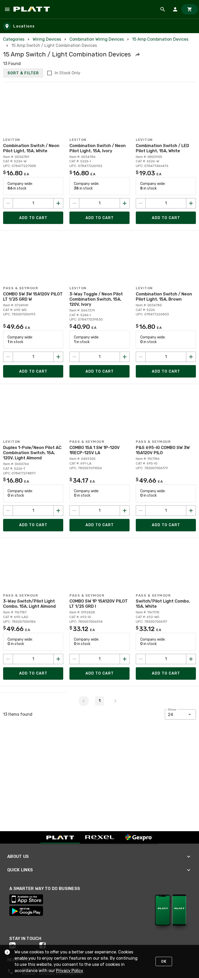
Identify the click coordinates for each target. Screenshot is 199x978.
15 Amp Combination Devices (160, 39)
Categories (13, 39)
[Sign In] (175, 9)
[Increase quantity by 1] (58, 203)
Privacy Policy (69, 970)
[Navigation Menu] (7, 9)
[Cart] (189, 9)
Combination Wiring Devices (96, 39)
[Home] (32, 9)
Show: (172, 709)
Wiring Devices (47, 39)
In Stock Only (67, 72)
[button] (137, 54)
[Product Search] (163, 9)
